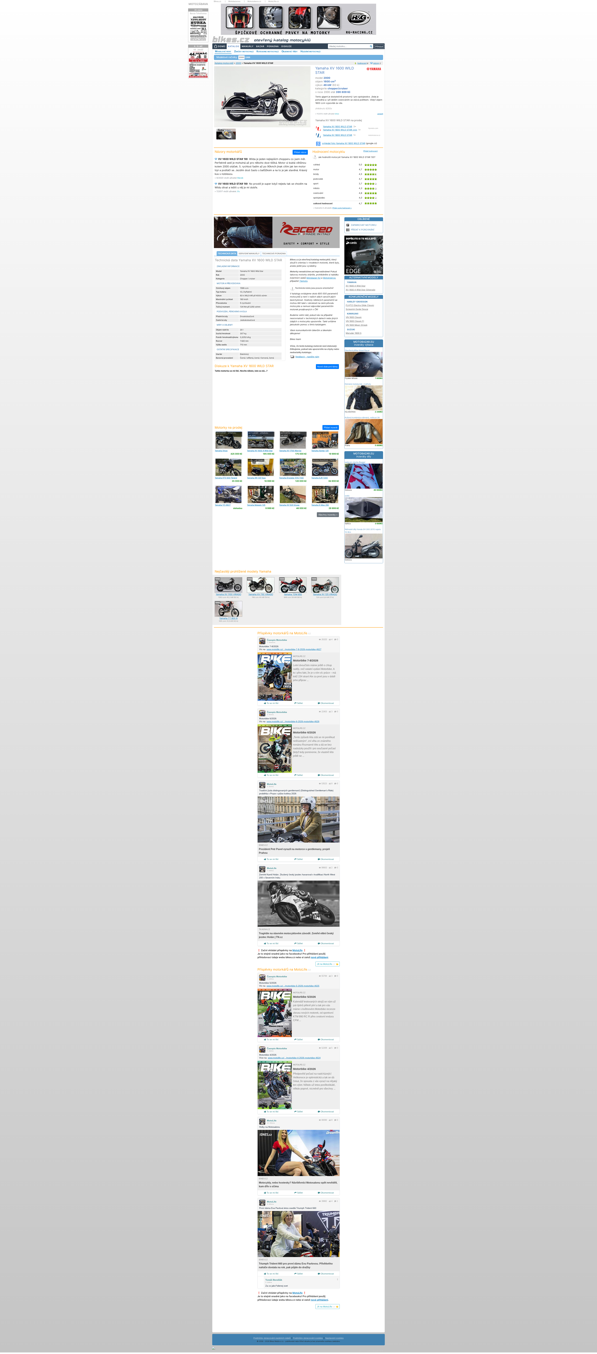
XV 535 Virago (289, 505)
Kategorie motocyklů (268, 51)
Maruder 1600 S (353, 333)
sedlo (347, 496)
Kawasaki (352, 313)
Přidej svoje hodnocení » (342, 208)
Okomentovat (327, 703)
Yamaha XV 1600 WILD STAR (337, 126)
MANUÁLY (248, 46)
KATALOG (233, 46)
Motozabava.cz (254, 1)
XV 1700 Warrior (290, 450)
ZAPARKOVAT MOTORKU (363, 225)
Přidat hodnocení (370, 151)
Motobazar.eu (234, 1)
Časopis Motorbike (277, 640)
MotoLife (271, 784)
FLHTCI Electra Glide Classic (360, 305)
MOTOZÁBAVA (198, 4)
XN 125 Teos (256, 478)
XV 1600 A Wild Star (260, 450)
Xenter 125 (320, 450)
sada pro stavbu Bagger (355, 462)
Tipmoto (303, 281)
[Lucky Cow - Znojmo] (325, 440)
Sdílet (299, 703)
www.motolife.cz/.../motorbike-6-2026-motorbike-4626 (293, 721)
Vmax (221, 450)
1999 (247, 57)
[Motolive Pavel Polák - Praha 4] (325, 467)
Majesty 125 (256, 505)
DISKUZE (286, 46)
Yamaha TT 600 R (228, 618)
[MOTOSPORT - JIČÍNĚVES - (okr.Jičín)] (228, 440)
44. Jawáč (198, 49)
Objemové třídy (290, 51)
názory (376, 63)
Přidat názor (300, 152)
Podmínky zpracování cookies (308, 1338)
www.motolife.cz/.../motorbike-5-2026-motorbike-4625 (293, 986)
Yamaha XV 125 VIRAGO (325, 594)
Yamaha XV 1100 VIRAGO (228, 594)
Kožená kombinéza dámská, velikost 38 (362, 417)
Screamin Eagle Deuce (357, 309)
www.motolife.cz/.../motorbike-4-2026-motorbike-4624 (294, 1058)
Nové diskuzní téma (327, 366)
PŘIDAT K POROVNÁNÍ (362, 229)
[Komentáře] (335, 639)
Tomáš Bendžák (273, 1280)
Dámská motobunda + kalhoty (358, 384)
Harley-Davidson (357, 301)
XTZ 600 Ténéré (226, 478)
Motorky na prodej (228, 427)
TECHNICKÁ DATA (227, 253)
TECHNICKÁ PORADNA (274, 253)
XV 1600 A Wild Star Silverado (360, 289)
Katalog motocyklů (224, 63)
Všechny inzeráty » (328, 514)
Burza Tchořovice (198, 13)
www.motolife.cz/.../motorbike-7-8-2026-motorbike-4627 (294, 649)
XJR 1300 (319, 478)
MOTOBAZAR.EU (363, 343)
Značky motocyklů (244, 51)
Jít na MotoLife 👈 (327, 964)
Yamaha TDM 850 (293, 594)
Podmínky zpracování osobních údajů (272, 1338)
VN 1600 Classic (354, 317)
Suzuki (351, 329)
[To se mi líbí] (330, 639)
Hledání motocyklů (310, 51)
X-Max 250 (320, 505)
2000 (238, 63)
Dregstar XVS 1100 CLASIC (291, 479)
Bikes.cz (217, 1)
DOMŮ (221, 46)
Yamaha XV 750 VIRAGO (260, 594)
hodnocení (362, 63)
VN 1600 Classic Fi (355, 321)
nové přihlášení (319, 957)
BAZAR (260, 46)
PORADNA (273, 46)
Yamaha (351, 282)
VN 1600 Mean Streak (356, 325)
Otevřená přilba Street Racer (357, 350)
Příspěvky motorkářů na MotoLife (284, 633)
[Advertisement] (276, 400)
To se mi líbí (272, 703)
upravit (380, 114)
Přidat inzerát (331, 427)
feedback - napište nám (307, 356)
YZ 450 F (223, 505)
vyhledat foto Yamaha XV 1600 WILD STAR (343, 143)
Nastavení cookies (334, 1338)
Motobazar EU (313, 278)
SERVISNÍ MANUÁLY (249, 253)
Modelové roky (223, 51)
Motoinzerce (329, 278)
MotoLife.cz (273, 1)
